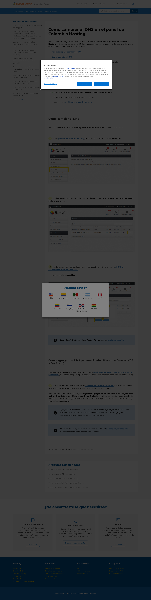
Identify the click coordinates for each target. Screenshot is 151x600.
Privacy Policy (58, 76)
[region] (76, 75)
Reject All (84, 84)
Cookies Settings (50, 84)
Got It (101, 84)
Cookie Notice (49, 78)
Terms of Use (70, 68)
